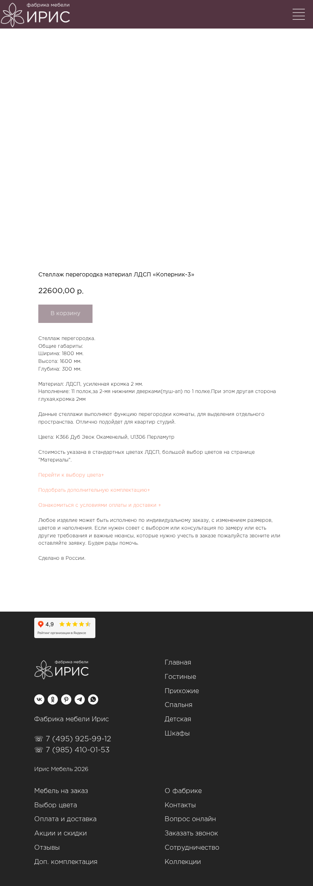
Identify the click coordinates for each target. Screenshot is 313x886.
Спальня (178, 705)
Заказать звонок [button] (191, 834)
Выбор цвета (55, 805)
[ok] (53, 699)
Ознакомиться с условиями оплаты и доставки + (99, 505)
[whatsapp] (93, 699)
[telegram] (80, 699)
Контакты (180, 805)
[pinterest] (66, 699)
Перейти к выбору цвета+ (71, 475)
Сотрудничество (192, 848)
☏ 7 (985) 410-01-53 (72, 750)
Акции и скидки (60, 834)
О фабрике (183, 791)
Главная (178, 663)
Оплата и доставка (65, 819)
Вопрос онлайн (190, 819)
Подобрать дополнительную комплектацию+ (94, 490)
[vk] (39, 699)
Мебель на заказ (61, 791)
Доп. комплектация (65, 862)
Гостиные (180, 677)
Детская (178, 719)
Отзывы (47, 848)
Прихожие (182, 691)
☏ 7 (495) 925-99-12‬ (72, 739)
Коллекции (183, 862)
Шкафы (177, 734)
